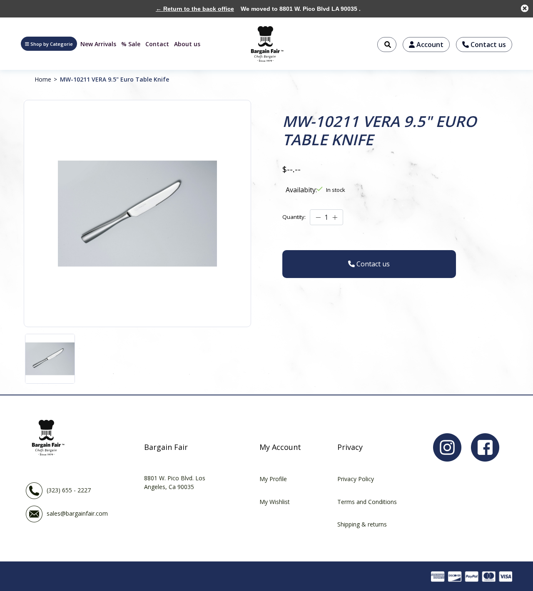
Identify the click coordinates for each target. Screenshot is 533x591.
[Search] (386, 44)
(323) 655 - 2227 (69, 490)
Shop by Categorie (51, 44)
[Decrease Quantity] (318, 217)
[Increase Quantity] (334, 217)
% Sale (130, 44)
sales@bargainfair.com (77, 513)
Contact (157, 44)
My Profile (273, 479)
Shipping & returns (362, 524)
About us (187, 44)
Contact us (487, 44)
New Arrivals (98, 44)
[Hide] (524, 8)
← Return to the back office (195, 8)
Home (43, 79)
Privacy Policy (355, 479)
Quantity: (294, 217)
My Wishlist (274, 502)
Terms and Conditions (367, 502)
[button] (49, 44)
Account (429, 44)
